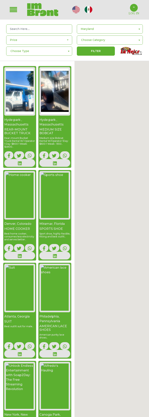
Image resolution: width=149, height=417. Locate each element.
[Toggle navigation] (16, 9)
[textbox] (93, 40)
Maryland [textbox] (87, 29)
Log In (134, 13)
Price (13, 40)
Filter (96, 51)
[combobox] (110, 29)
